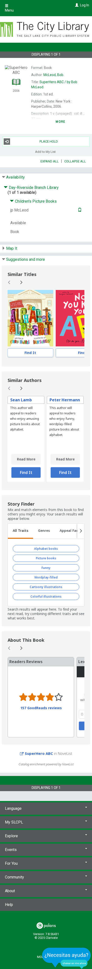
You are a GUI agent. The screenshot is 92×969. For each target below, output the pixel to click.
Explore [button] (11, 836)
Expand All (49, 161)
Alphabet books (46, 549)
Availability (15, 177)
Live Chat (66, 958)
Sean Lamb (21, 400)
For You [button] (11, 863)
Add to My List (45, 152)
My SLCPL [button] (14, 822)
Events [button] (11, 849)
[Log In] (76, 5)
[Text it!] (79, 210)
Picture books (46, 558)
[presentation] (30, 318)
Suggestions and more (25, 259)
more (60, 121)
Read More (26, 459)
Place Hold (48, 141)
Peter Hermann (65, 400)
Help (9, 904)
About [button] (10, 891)
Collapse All (75, 161)
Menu (9, 10)
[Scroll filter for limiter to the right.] (80, 531)
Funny (46, 568)
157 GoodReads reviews (41, 708)
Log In (84, 5)
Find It (30, 352)
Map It (11, 248)
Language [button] (13, 808)
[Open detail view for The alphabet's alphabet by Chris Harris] (30, 318)
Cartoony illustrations (46, 587)
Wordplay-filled (46, 577)
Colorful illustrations (46, 596)
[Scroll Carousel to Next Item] (21, 282)
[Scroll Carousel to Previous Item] (9, 282)
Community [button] (14, 877)
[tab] (20, 531)
